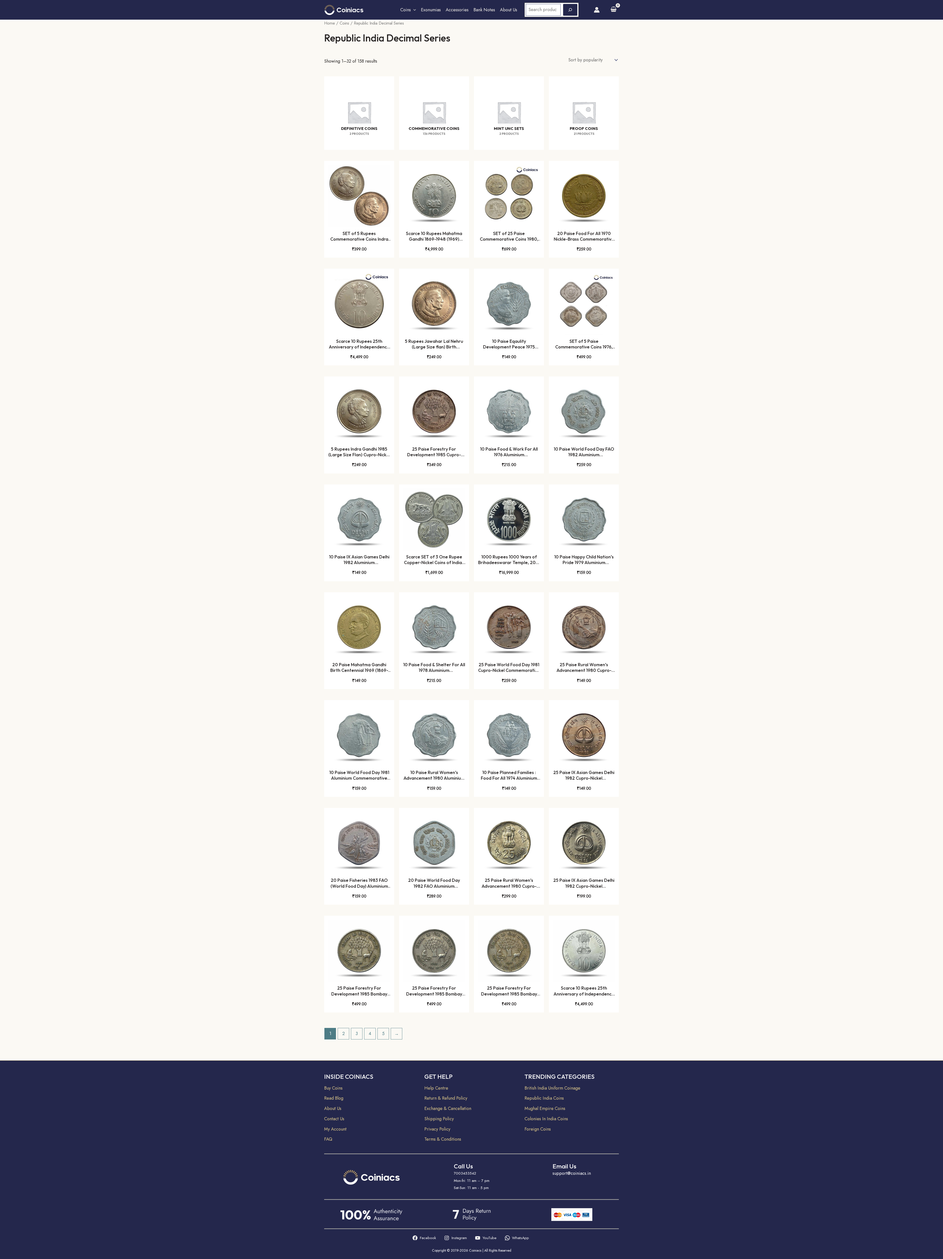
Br (527, 1088)
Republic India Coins (544, 1098)
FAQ (328, 1139)
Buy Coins (333, 1088)
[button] (413, 9)
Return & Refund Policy (445, 1098)
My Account (335, 1129)
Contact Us (334, 1119)
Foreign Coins (538, 1129)
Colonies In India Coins (546, 1119)
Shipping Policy (439, 1119)
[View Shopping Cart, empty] (613, 9)
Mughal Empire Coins (545, 1108)
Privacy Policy (437, 1129)
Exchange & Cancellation (447, 1108)
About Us (508, 10)
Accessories (457, 10)
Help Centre (436, 1088)
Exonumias (431, 10)
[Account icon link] (597, 10)
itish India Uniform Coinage (554, 1088)
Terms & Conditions (442, 1139)
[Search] (570, 10)
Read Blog (333, 1098)
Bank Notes (484, 10)
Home (329, 23)
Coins (405, 10)
